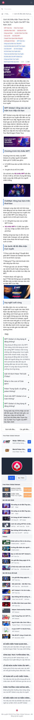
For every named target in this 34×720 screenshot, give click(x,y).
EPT (13, 638)
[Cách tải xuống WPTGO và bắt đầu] (6, 525)
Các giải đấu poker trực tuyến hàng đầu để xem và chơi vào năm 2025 (24, 429)
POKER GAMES (15, 543)
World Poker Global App (16, 488)
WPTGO (13, 526)
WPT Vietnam (15, 612)
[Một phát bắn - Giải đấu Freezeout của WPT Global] (6, 585)
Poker (16, 507)
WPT (12, 507)
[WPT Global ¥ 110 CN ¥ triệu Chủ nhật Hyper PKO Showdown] (6, 591)
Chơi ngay (27, 490)
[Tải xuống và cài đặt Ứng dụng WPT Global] (6, 506)
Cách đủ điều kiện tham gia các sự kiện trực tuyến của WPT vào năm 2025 (23, 14)
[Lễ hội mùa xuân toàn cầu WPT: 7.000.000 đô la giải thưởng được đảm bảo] (6, 568)
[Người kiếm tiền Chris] (6, 623)
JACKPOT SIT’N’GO (25, 550)
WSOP (22, 638)
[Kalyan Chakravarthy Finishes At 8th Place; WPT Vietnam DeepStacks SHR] (6, 610)
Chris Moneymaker (26, 625)
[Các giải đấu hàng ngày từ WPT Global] (6, 561)
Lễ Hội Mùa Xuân (24, 569)
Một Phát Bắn (24, 586)
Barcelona (17, 638)
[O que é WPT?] (6, 630)
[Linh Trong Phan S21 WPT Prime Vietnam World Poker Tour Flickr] (6, 617)
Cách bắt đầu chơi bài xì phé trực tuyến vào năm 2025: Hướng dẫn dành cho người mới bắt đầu (10, 429)
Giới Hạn (26, 533)
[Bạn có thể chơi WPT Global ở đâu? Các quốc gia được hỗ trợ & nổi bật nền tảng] (6, 555)
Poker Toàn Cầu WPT (16, 533)
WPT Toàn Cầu (21, 526)
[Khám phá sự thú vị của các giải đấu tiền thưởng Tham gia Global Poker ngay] (6, 542)
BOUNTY (23, 543)
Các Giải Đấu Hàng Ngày (26, 563)
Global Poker (30, 543)
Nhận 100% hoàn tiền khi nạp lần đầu (16, 494)
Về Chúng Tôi (14, 520)
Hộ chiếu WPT (19, 174)
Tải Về (27, 526)
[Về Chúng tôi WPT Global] (6, 518)
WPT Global (23, 520)
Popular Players (16, 625)
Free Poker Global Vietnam (7, 14)
